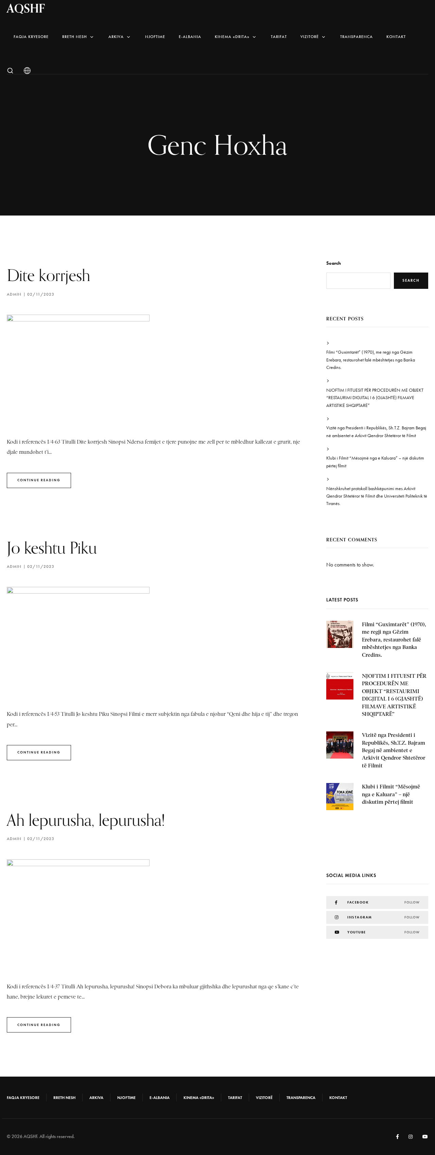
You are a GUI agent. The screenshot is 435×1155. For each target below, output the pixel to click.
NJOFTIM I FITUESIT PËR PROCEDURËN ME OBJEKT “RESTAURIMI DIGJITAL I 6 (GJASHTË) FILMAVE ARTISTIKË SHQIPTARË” (374, 397)
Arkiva (116, 36)
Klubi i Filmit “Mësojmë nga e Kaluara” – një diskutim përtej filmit (375, 461)
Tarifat (279, 36)
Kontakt (396, 36)
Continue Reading (38, 480)
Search (333, 263)
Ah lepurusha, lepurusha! (86, 820)
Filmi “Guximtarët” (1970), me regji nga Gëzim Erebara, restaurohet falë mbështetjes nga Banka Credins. (370, 359)
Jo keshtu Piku (52, 547)
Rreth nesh (74, 36)
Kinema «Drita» (232, 36)
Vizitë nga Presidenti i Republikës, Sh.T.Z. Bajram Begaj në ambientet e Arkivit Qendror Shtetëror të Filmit (376, 431)
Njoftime (155, 36)
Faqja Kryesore (31, 36)
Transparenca (356, 36)
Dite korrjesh (48, 275)
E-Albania (190, 36)
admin (14, 294)
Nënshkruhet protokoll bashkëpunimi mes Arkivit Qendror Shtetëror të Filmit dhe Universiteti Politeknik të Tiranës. (376, 496)
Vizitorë (309, 36)
